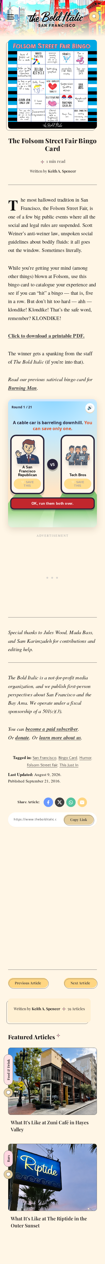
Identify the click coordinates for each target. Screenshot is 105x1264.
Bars (8, 1158)
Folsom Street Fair (42, 765)
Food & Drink (8, 1069)
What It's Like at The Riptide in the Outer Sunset (49, 1222)
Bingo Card (67, 758)
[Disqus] (52, 902)
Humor (85, 758)
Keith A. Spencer (46, 1008)
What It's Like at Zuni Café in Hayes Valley (50, 1126)
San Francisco (44, 758)
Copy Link (78, 819)
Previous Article (28, 983)
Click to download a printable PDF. (46, 335)
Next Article (80, 983)
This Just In (69, 765)
